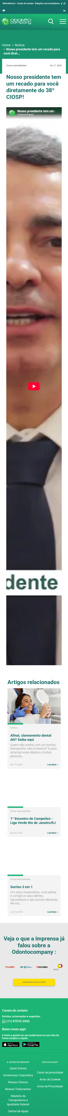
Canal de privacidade (50, 1072)
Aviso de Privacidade (50, 1086)
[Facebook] (62, 3)
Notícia (20, 45)
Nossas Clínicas (18, 1082)
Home (6, 45)
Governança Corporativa (18, 1075)
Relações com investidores (47, 3)
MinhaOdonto (9, 3)
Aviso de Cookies (50, 1079)
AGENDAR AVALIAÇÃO (34, 982)
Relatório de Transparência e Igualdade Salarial (18, 1100)
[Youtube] (3, 10)
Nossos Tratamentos (18, 1089)
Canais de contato (25, 3)
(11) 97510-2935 (17, 1021)
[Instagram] (64, 3)
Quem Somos (18, 1068)
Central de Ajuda (18, 1111)
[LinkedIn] (64, 10)
